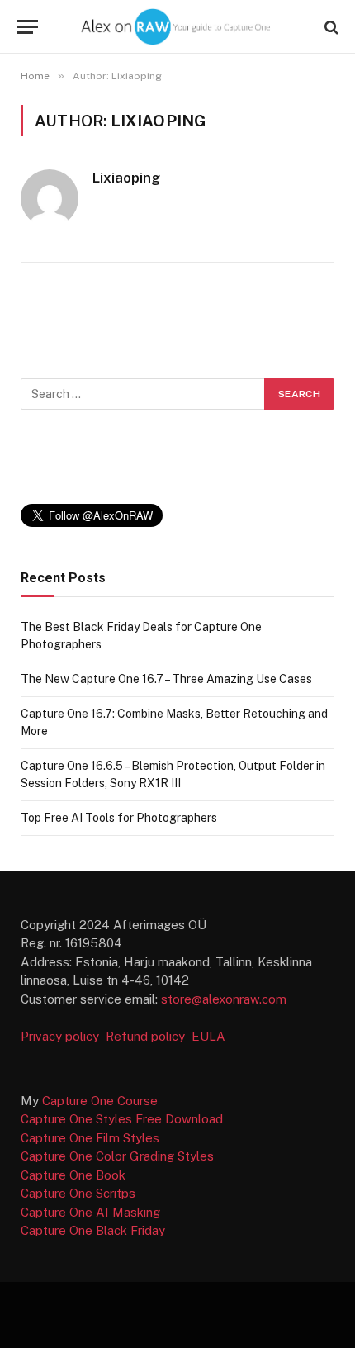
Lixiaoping (126, 177)
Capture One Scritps (78, 1193)
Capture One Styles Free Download (122, 1119)
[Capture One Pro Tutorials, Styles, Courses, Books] (177, 27)
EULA (208, 1036)
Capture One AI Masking (90, 1212)
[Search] (329, 26)
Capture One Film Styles (90, 1138)
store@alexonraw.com (223, 999)
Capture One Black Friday (93, 1230)
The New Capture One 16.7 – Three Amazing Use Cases (166, 679)
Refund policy (149, 1036)
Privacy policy (61, 1036)
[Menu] (27, 26)
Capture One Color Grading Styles (117, 1156)
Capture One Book (73, 1175)
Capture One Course (100, 1101)
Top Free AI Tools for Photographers (119, 817)
